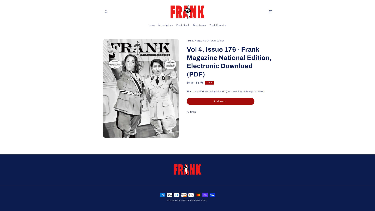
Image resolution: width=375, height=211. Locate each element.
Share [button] (193, 112)
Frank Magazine (182, 200)
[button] (106, 11)
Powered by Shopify (199, 200)
